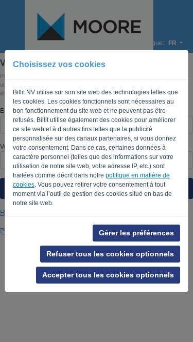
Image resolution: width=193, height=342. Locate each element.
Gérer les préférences (136, 233)
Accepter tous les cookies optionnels (108, 275)
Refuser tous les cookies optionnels (110, 254)
